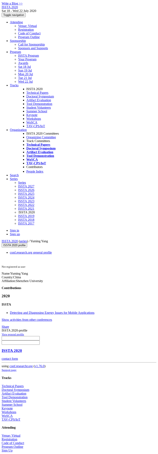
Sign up (15, 234)
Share (5, 326)
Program (15, 52)
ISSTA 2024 (26, 197)
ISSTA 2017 (26, 223)
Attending (16, 22)
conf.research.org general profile (31, 252)
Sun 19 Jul (25, 70)
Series (22, 182)
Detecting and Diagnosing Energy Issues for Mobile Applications (52, 312)
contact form (10, 358)
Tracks (14, 85)
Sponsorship (18, 40)
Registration (26, 29)
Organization (18, 130)
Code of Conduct (29, 33)
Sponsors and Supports (33, 48)
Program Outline (29, 37)
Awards (23, 63)
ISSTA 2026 (26, 190)
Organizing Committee (41, 137)
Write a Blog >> (12, 3)
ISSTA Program (28, 55)
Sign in (14, 230)
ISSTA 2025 (26, 193)
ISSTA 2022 (26, 205)
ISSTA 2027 (26, 186)
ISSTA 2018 (26, 219)
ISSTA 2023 (26, 201)
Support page (9, 370)
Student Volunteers (38, 107)
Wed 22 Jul (25, 81)
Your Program (27, 59)
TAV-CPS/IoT (35, 126)
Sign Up (7, 450)
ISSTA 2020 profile (14, 245)
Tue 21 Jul (25, 78)
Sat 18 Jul (24, 66)
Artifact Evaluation (38, 100)
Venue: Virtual (27, 26)
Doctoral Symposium (40, 96)
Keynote (31, 115)
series (23, 241)
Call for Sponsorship (31, 44)
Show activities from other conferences (27, 319)
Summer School (36, 111)
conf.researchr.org (21, 366)
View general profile (13, 334)
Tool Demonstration (39, 104)
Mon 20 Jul (25, 74)
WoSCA (31, 122)
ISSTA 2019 (26, 216)
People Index (34, 171)
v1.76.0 (39, 366)
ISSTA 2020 (10, 241)
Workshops (33, 118)
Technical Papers (37, 92)
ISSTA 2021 (26, 208)
